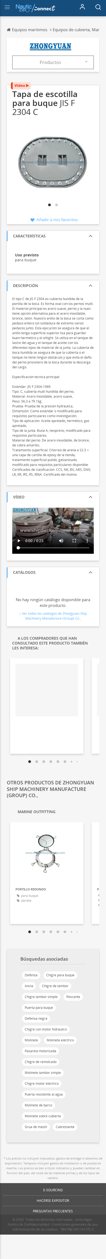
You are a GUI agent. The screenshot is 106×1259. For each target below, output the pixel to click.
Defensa (31, 975)
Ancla (29, 986)
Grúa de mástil (36, 1127)
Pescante (73, 996)
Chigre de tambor (55, 986)
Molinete (31, 1040)
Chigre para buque (60, 975)
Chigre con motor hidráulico (46, 1029)
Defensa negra (36, 1018)
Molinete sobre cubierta (43, 1116)
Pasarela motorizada (40, 1051)
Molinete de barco (38, 1105)
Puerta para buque (39, 1007)
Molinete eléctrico (60, 1040)
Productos (50, 62)
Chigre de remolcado (41, 1062)
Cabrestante (65, 1127)
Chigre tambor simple (41, 996)
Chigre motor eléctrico (42, 1083)
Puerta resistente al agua (44, 1094)
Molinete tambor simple (43, 1072)
